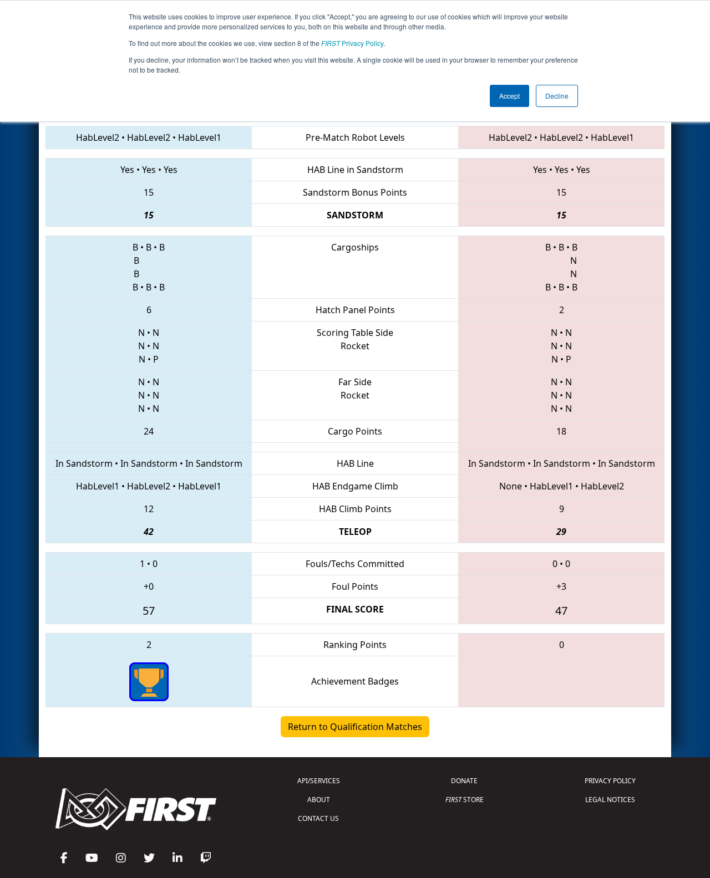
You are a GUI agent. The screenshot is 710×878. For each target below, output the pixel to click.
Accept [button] (509, 95)
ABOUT (318, 799)
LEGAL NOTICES (610, 799)
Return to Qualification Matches (355, 727)
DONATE (464, 780)
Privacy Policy (352, 43)
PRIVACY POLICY (610, 780)
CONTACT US (318, 818)
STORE (464, 799)
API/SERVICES (318, 780)
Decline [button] (557, 95)
